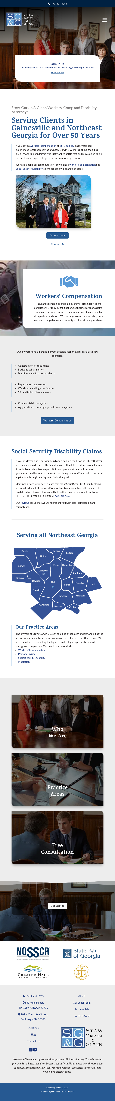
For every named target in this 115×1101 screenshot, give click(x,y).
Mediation (24, 661)
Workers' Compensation (57, 420)
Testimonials (82, 1009)
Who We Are (57, 72)
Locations (33, 1027)
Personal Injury (26, 653)
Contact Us (57, 244)
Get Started (57, 905)
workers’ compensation (43, 145)
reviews (25, 502)
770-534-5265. (63, 496)
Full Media (57, 1091)
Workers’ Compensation (69, 297)
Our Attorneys (57, 235)
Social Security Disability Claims (57, 452)
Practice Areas (82, 1016)
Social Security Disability (29, 168)
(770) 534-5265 (58, 3)
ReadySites (69, 1091)
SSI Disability (67, 145)
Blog (33, 1034)
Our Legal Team (82, 1002)
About (81, 996)
